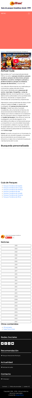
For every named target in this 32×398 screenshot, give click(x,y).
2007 (16, 302)
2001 (16, 321)
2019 (16, 264)
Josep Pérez (20, 395)
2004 (16, 312)
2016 (16, 274)
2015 (16, 277)
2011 (16, 290)
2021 (16, 258)
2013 (16, 283)
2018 (16, 267)
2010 (16, 293)
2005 (16, 309)
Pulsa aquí (5, 379)
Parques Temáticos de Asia (11, 191)
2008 (16, 299)
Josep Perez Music (9, 329)
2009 (16, 296)
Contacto (4, 386)
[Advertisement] (16, 32)
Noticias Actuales (7, 367)
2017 (16, 271)
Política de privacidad (15, 386)
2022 (16, 255)
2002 (16, 318)
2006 (16, 306)
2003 (16, 315)
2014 (16, 280)
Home (3, 51)
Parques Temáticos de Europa (12, 187)
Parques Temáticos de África (12, 197)
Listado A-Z (27, 386)
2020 (16, 261)
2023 (16, 252)
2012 (16, 287)
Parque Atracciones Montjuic (11, 355)
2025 (16, 245)
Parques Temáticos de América (13, 189)
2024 (16, 248)
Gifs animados (7, 327)
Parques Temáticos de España (12, 186)
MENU (3, 13)
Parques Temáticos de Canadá (12, 193)
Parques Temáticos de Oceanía (13, 195)
